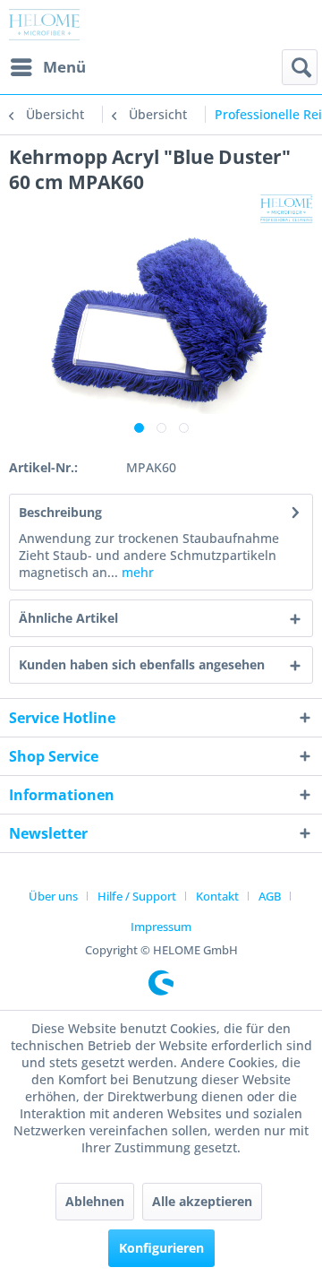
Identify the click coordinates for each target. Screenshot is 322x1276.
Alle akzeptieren (202, 1201)
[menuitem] (47, 67)
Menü (64, 66)
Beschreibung (60, 512)
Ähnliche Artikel (68, 617)
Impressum (161, 926)
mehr (136, 572)
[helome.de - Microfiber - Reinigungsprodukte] (44, 24)
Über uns (53, 896)
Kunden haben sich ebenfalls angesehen (142, 664)
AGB (269, 896)
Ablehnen (94, 1201)
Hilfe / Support (136, 896)
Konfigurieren (161, 1247)
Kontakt (217, 896)
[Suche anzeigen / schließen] (300, 67)
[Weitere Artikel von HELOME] (286, 210)
